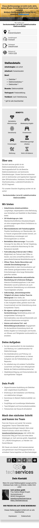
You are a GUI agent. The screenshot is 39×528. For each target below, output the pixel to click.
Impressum (13, 516)
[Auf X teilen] (14, 460)
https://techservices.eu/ (19, 500)
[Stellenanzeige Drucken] (34, 460)
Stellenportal (23, 14)
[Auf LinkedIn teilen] (19, 460)
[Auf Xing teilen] (24, 460)
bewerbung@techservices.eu (12, 433)
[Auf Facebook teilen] (9, 460)
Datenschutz (26, 516)
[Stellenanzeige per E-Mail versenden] (29, 460)
